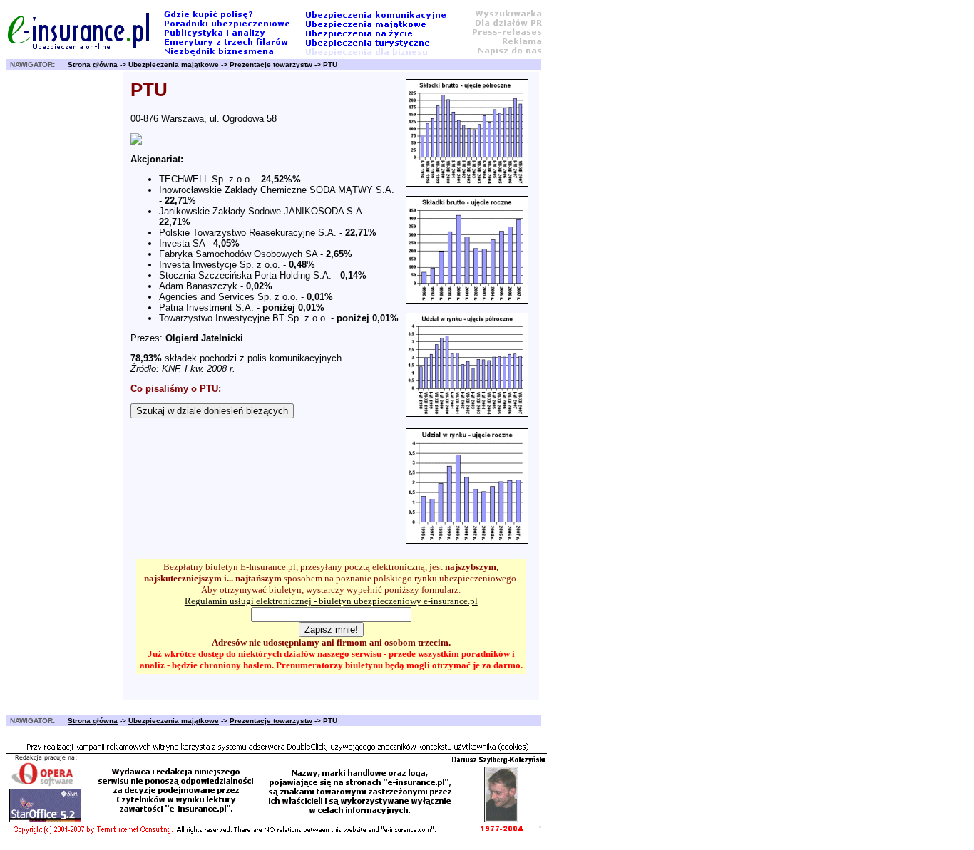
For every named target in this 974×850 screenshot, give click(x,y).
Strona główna (93, 64)
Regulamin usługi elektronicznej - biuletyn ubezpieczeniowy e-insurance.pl (331, 601)
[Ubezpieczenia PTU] (136, 141)
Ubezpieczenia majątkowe (173, 64)
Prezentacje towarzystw (271, 64)
